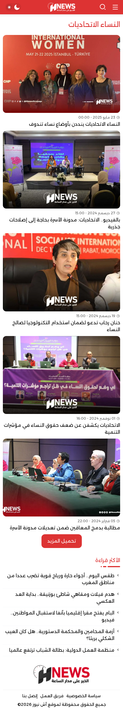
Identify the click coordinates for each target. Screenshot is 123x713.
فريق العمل (52, 695)
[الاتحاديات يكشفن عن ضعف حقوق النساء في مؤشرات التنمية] (61, 386)
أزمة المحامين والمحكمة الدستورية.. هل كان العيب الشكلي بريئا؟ (59, 635)
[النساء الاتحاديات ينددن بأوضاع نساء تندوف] (61, 81)
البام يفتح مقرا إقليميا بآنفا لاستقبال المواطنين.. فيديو (62, 616)
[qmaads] (61, 674)
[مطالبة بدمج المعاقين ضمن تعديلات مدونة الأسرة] (61, 485)
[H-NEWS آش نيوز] (62, 7)
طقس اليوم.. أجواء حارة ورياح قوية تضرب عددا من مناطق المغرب (60, 579)
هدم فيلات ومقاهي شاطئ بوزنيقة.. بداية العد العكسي (64, 598)
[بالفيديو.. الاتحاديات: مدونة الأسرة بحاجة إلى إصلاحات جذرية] (61, 180)
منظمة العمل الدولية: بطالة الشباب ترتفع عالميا (61, 650)
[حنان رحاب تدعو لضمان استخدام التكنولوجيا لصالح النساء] (61, 283)
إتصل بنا (29, 695)
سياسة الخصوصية (83, 695)
